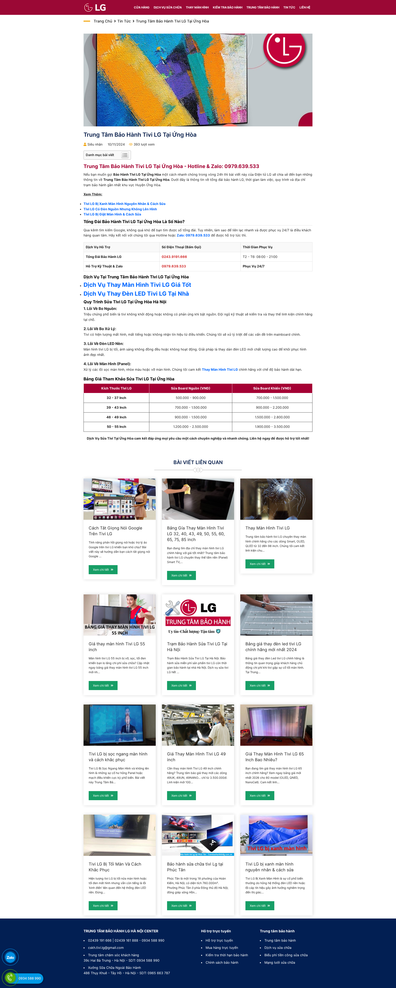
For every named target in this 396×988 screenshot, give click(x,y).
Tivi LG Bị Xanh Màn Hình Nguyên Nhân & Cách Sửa (124, 204)
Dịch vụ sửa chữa (168, 7)
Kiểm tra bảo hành (227, 7)
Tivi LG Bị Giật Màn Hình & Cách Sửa (112, 214)
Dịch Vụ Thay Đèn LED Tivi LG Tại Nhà (136, 293)
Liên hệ (304, 7)
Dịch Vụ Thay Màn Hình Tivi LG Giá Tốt (137, 284)
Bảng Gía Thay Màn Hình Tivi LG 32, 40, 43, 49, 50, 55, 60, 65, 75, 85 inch (196, 534)
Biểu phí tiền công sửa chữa (286, 955)
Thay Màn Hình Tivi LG (220, 369)
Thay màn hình (197, 7)
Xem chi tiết (101, 569)
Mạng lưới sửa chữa (279, 962)
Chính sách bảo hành (222, 962)
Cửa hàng (142, 7)
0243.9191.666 (174, 257)
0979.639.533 (241, 166)
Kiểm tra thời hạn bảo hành (227, 955)
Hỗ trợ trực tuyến (219, 940)
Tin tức (289, 7)
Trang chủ (103, 21)
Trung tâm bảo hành (262, 7)
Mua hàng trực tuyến (222, 948)
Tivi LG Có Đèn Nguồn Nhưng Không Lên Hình (120, 209)
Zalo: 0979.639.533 (193, 235)
